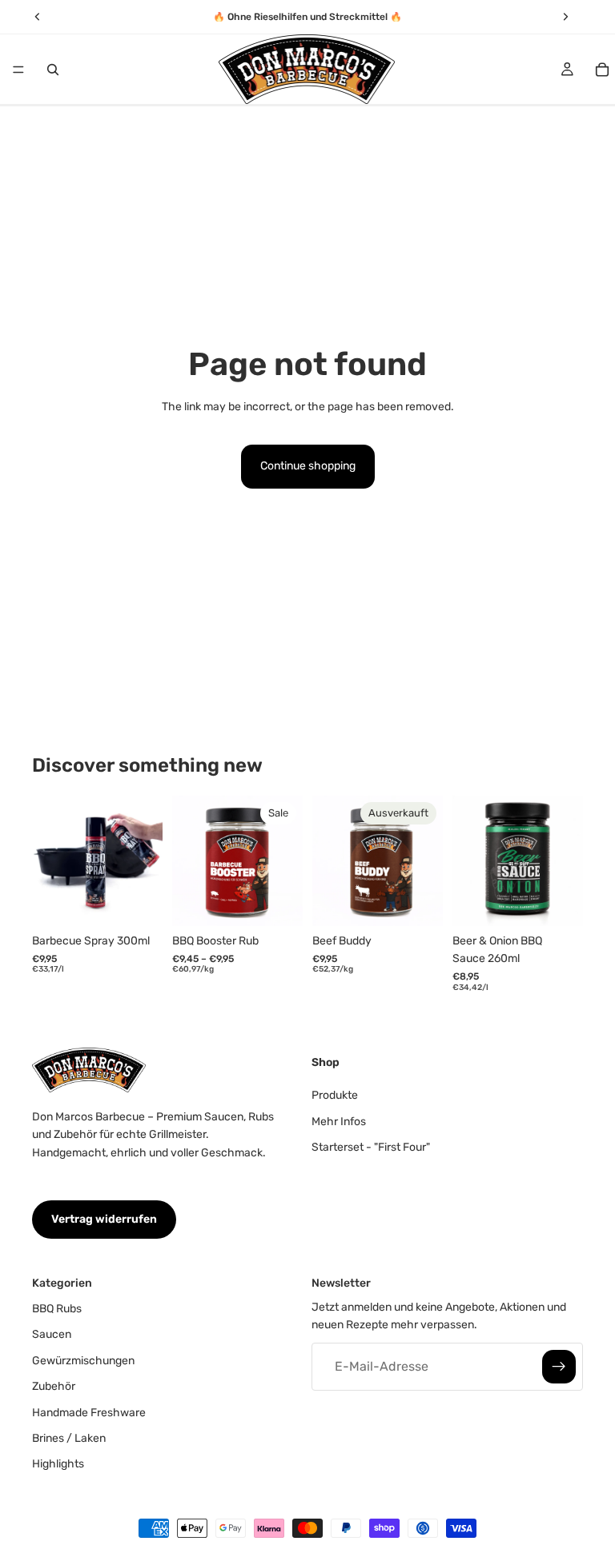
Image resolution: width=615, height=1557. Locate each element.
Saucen (51, 1334)
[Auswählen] (277, 901)
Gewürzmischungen (83, 1360)
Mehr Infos (339, 1121)
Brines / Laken (69, 1438)
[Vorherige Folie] (49, 860)
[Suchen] (52, 69)
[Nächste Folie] (145, 860)
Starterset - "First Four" (371, 1147)
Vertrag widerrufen (104, 1219)
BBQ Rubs (57, 1308)
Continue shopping (308, 466)
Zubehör (53, 1386)
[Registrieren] (559, 1366)
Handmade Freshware (89, 1412)
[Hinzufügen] (137, 901)
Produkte (335, 1095)
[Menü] (18, 69)
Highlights (58, 1464)
